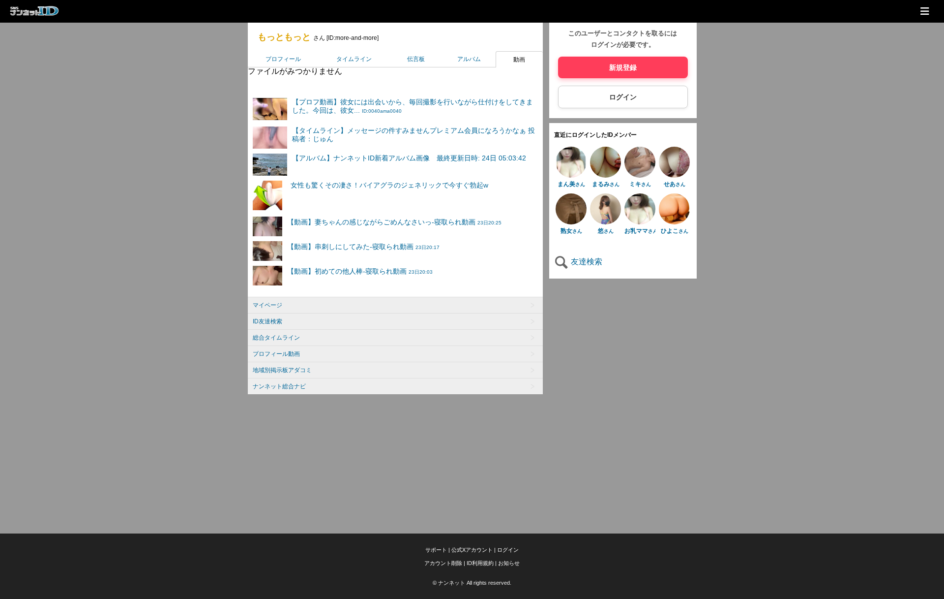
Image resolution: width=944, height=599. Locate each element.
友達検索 (585, 261)
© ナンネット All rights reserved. (472, 583)
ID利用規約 (480, 563)
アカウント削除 (443, 563)
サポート (436, 550)
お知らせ (509, 563)
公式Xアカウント (472, 550)
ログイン (623, 97)
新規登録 (623, 67)
